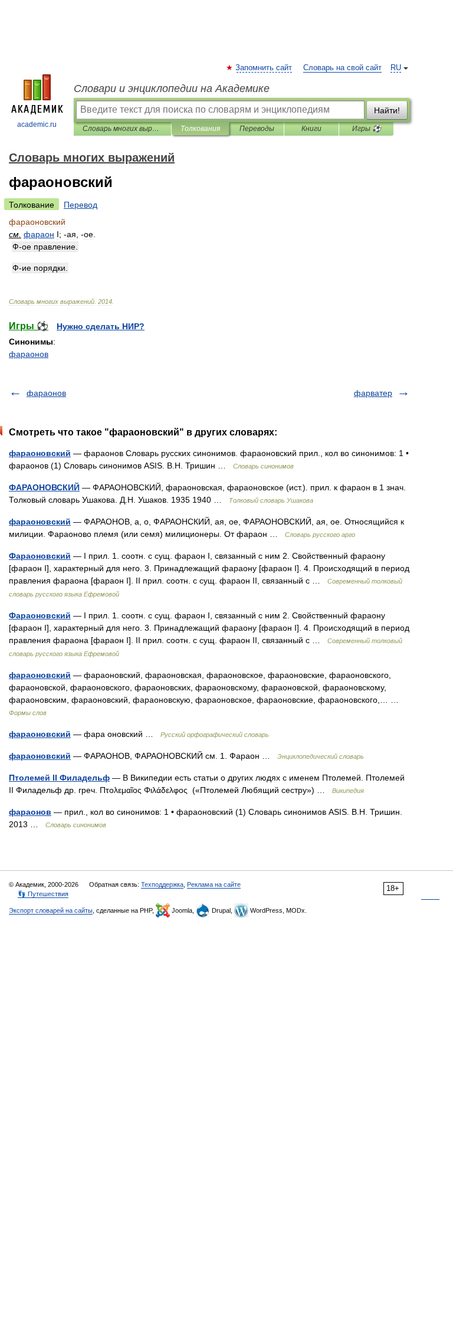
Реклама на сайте (214, 884)
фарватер (373, 393)
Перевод (80, 204)
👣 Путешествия (43, 893)
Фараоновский (40, 556)
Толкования (200, 128)
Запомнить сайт (264, 68)
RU (395, 68)
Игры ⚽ (366, 128)
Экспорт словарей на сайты (51, 910)
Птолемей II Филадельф (59, 777)
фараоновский (40, 453)
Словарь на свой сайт (342, 68)
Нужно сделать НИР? (101, 326)
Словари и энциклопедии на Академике (172, 88)
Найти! (387, 110)
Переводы (256, 128)
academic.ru (37, 124)
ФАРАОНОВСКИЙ (44, 487)
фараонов (28, 354)
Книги (311, 128)
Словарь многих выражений (122, 128)
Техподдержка (162, 884)
